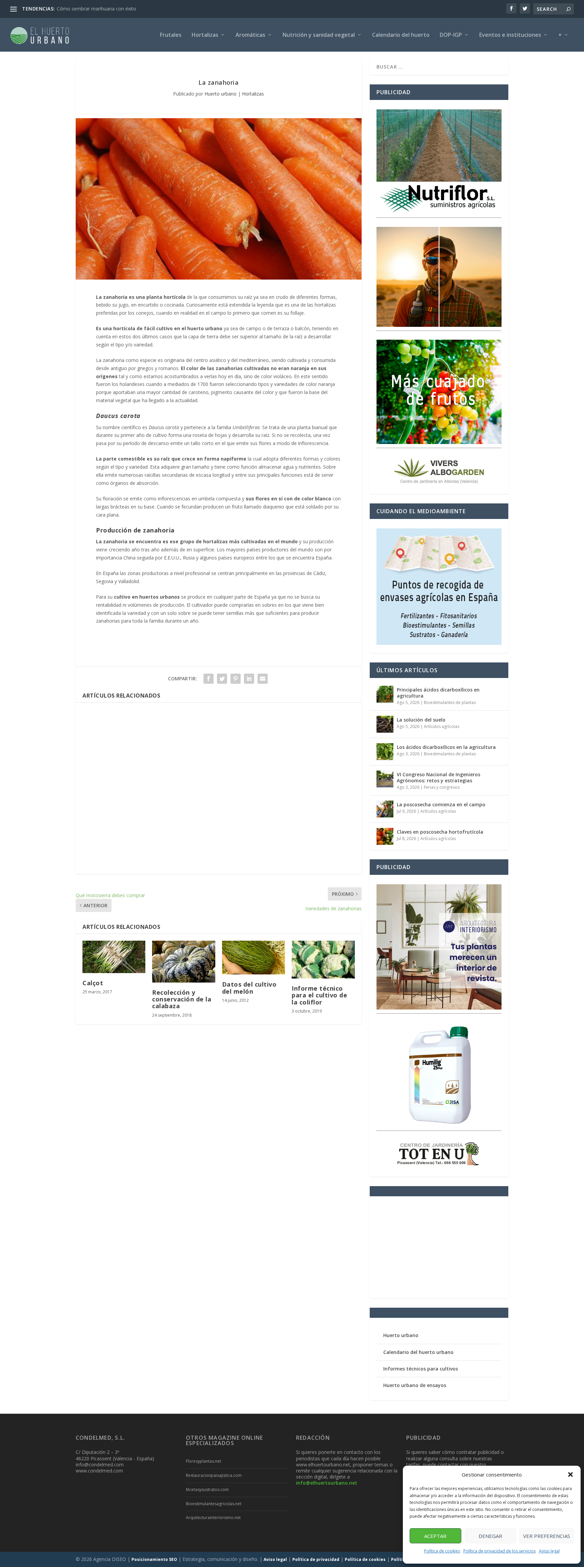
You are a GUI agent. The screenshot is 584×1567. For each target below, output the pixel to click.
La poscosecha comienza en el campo (441, 804)
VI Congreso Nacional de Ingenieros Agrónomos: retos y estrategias (438, 777)
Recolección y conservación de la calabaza (181, 999)
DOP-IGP (451, 35)
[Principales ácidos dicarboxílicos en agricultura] (384, 694)
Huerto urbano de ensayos (414, 1385)
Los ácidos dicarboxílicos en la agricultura (446, 747)
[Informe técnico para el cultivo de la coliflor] (323, 959)
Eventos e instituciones (510, 35)
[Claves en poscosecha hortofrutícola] (384, 836)
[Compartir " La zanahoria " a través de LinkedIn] (249, 678)
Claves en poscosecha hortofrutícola (440, 832)
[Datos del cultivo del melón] (253, 957)
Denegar (490, 1536)
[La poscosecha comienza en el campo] (384, 809)
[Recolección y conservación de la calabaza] (183, 962)
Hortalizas (205, 35)
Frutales (170, 35)
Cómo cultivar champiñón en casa (94, 8)
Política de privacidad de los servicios (499, 1551)
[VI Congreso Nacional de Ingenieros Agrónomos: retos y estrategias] (384, 779)
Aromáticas (250, 35)
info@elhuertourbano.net (326, 1483)
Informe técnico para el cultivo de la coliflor (319, 995)
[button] (570, 1474)
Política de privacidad (315, 1559)
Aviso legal (549, 1551)
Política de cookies (442, 1551)
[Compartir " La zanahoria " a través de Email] (262, 678)
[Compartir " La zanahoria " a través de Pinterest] (235, 678)
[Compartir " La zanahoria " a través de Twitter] (222, 678)
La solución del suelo (421, 719)
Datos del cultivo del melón (249, 987)
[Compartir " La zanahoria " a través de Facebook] (208, 678)
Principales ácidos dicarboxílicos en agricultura (438, 692)
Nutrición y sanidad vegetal (319, 35)
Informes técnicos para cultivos (420, 1368)
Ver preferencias (546, 1536)
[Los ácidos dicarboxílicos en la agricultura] (384, 751)
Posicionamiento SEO (154, 1559)
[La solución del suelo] (384, 724)
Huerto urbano (220, 93)
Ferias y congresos (442, 787)
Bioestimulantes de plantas (450, 702)
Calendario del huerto (401, 35)
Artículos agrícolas (441, 726)
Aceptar (435, 1536)
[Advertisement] (219, 788)
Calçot (92, 983)
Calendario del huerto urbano (418, 1352)
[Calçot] (113, 957)
